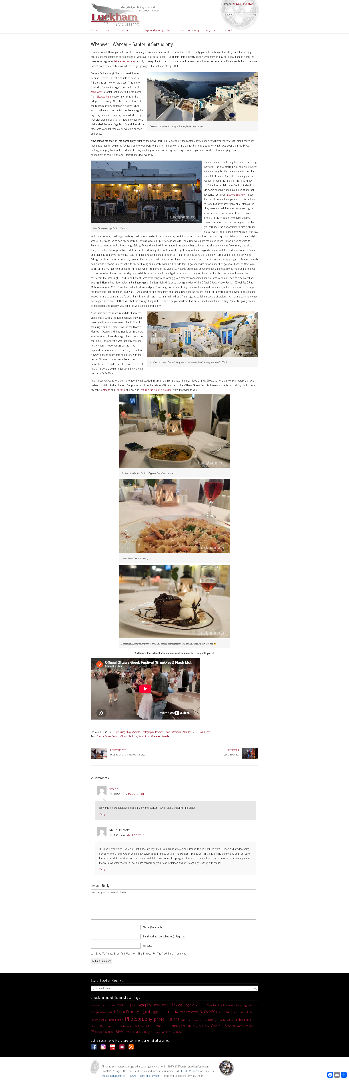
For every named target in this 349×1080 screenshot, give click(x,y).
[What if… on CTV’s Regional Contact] (99, 758)
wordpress (156, 1032)
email (164, 936)
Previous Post (118, 750)
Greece (100, 736)
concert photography (134, 1004)
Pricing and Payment (149, 1075)
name (152, 927)
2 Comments (203, 732)
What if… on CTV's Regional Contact (127, 754)
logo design (149, 1011)
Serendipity (144, 736)
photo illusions (167, 1019)
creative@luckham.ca (113, 1075)
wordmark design (138, 1031)
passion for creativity (242, 1012)
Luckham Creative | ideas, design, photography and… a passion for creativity (134, 14)
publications (243, 1019)
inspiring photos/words (128, 732)
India (110, 1012)
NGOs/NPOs (208, 1011)
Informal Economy (126, 1011)
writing (166, 1031)
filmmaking (241, 1005)
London (163, 1012)
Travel (168, 732)
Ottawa (123, 736)
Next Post (232, 750)
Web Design (245, 1025)
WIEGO (120, 1031)
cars (103, 1005)
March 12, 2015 (136, 794)
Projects (159, 732)
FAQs (133, 1075)
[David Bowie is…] (250, 758)
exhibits (200, 1005)
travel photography (169, 1025)
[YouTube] (112, 1049)
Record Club (98, 1026)
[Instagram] (103, 1048)
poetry (185, 1019)
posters (195, 1020)
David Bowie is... (231, 754)
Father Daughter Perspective (220, 1005)
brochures (95, 1005)
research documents (116, 1026)
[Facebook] (94, 1048)
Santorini (121, 389)
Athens (106, 389)
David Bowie (161, 1005)
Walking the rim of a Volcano (156, 389)
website (147, 945)
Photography (147, 732)
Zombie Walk (178, 1032)
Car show (111, 1005)
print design (208, 1019)
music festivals (189, 1011)
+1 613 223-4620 (243, 3)
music (173, 1011)
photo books (98, 1019)
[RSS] (131, 1048)
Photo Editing (115, 1019)
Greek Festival (112, 736)
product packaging (227, 1020)
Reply (102, 814)
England (189, 1005)
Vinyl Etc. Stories (223, 1025)
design (176, 1004)
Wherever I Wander (125, 61)
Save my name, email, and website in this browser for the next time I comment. (141, 953)
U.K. (189, 1025)
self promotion (144, 1025)
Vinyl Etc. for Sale (201, 1026)
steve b (113, 789)
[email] (122, 1048)
